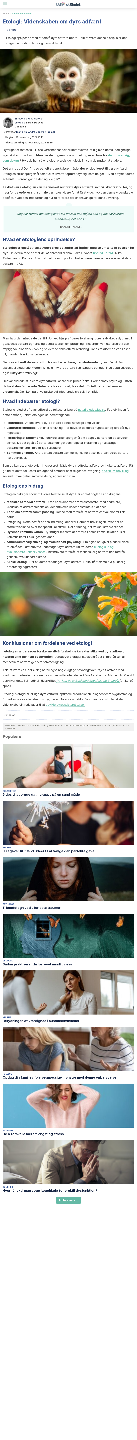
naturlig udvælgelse (91, 409)
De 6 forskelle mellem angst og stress (33, 1134)
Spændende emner (22, 13)
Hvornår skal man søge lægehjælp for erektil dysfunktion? (50, 1191)
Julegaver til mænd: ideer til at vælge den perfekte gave (48, 851)
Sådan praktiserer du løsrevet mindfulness (37, 964)
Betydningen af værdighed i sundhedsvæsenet (41, 1021)
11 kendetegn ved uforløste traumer (31, 908)
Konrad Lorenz (103, 253)
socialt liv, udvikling (115, 471)
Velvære (8, 960)
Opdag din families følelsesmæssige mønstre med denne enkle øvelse (59, 1077)
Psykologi (9, 904)
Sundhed (8, 1187)
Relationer (9, 791)
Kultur (6, 13)
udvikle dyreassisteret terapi (65, 704)
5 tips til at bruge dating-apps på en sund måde (41, 795)
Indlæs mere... (68, 1200)
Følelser (8, 1074)
